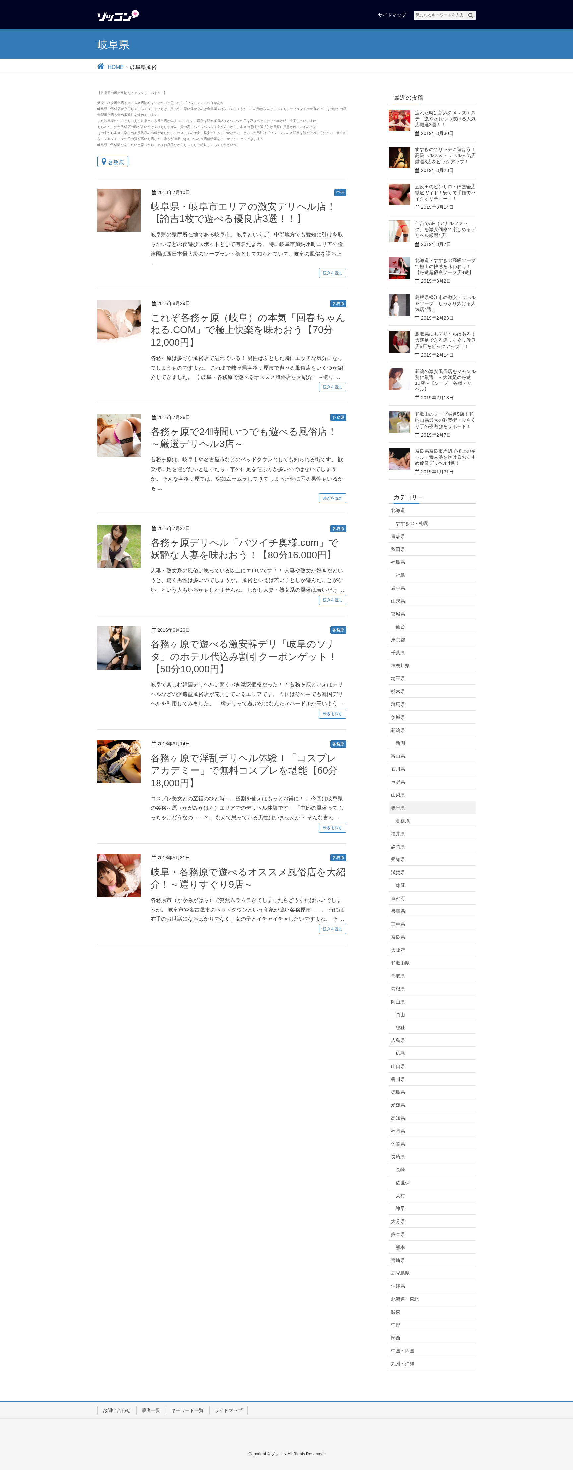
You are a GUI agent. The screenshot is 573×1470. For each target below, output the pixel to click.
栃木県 (398, 691)
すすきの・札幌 (412, 523)
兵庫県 (398, 911)
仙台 (400, 626)
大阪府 (398, 950)
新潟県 (398, 730)
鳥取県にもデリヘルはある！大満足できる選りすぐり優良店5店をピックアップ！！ (445, 340)
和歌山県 (400, 963)
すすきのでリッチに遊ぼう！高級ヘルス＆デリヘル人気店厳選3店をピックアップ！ (445, 155)
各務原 (116, 162)
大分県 (398, 1221)
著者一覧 (151, 1410)
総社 (400, 1027)
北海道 (398, 510)
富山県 (398, 756)
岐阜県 (398, 807)
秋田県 (398, 549)
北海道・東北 (405, 1299)
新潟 (400, 743)
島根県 (398, 988)
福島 (400, 575)
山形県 (398, 601)
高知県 (398, 1118)
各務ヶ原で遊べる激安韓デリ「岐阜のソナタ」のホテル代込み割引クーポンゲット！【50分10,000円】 (244, 656)
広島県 (398, 1040)
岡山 (400, 1014)
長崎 (400, 1169)
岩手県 (398, 588)
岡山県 (398, 1001)
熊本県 (398, 1234)
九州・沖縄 (402, 1363)
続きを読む (333, 273)
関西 (395, 1337)
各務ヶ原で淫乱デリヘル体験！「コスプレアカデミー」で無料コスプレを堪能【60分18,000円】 (244, 770)
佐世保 (403, 1182)
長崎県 (398, 1156)
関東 (395, 1312)
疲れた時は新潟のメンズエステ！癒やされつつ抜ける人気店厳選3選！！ (445, 118)
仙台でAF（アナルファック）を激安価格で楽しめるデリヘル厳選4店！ (445, 229)
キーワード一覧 (187, 1410)
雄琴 (400, 885)
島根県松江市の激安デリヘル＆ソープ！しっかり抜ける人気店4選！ (445, 303)
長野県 (398, 782)
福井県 (398, 833)
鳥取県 (398, 975)
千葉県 (398, 652)
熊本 (400, 1247)
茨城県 (398, 717)
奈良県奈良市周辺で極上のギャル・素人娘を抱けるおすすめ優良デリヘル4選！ (445, 457)
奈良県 (398, 937)
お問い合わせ (117, 1410)
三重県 (398, 924)
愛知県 (398, 859)
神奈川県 (400, 665)
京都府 (398, 898)
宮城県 (398, 614)
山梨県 (398, 794)
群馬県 (398, 704)
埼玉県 (398, 678)
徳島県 (398, 1092)
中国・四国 (402, 1350)
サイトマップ (228, 1410)
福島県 (398, 562)
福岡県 (398, 1131)
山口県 (398, 1066)
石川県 (398, 769)
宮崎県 (398, 1260)
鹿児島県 (400, 1273)
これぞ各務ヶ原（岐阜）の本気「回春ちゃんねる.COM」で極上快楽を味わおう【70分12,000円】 (248, 330)
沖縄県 (398, 1286)
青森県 (398, 536)
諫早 (400, 1208)
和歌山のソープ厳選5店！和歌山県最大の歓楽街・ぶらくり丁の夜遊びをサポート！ (445, 420)
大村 (400, 1195)
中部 (340, 192)
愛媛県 (398, 1105)
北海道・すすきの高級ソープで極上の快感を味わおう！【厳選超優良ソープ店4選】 (445, 266)
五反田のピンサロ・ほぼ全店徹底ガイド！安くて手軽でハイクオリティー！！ (445, 192)
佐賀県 (398, 1144)
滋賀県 (398, 872)
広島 (400, 1053)
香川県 (398, 1079)
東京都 (398, 639)
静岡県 (398, 846)
